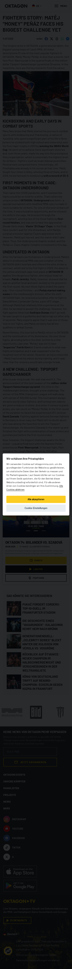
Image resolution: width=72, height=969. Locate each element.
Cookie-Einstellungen (36, 508)
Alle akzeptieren (36, 499)
